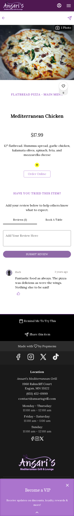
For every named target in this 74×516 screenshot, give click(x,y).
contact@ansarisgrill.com (37, 398)
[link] (37, 174)
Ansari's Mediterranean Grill (37, 462)
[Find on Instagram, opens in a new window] (30, 358)
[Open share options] (69, 18)
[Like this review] (19, 293)
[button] (4, 18)
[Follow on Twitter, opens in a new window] (43, 358)
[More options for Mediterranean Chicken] (63, 86)
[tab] (20, 219)
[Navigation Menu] (69, 5)
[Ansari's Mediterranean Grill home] (20, 5)
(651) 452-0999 (37, 393)
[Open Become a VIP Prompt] (37, 512)
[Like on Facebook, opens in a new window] (18, 358)
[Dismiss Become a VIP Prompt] (67, 485)
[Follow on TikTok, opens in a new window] (55, 358)
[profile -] (59, 5)
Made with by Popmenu (29, 345)
